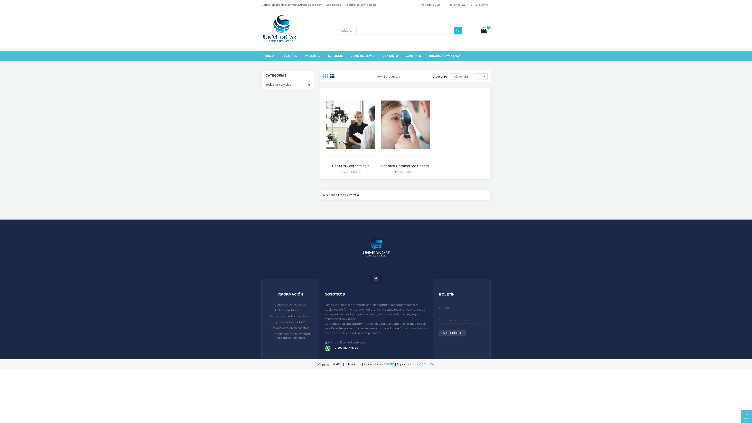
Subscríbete (452, 333)
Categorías (276, 75)
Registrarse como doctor (361, 5)
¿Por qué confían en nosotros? (290, 328)
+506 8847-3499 (346, 348)
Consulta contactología (350, 166)
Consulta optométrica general (405, 166)
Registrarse (333, 5)
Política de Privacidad (290, 310)
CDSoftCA (426, 364)
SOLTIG (389, 364)
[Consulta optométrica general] (405, 125)
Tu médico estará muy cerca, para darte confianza (290, 336)
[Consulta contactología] (350, 125)
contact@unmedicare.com (347, 342)
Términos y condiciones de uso (290, 316)
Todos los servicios (278, 85)
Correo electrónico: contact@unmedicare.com (292, 5)
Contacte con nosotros (290, 304)
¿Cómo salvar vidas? (290, 322)
